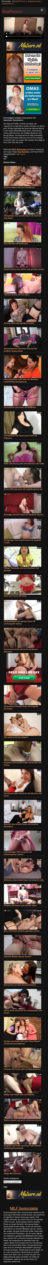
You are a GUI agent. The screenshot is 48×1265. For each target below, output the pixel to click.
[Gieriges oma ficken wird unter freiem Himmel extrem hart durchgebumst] (24, 1027)
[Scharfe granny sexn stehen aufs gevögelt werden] (24, 257)
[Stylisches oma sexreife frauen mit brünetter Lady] (24, 867)
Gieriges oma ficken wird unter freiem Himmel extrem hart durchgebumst (22, 1042)
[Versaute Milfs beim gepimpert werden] (24, 309)
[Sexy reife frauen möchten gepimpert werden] (24, 918)
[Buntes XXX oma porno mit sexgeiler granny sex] (24, 477)
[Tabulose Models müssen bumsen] (24, 944)
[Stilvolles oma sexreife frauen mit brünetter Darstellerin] (24, 810)
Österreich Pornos (18, 1)
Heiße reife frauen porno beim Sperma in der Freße (24, 463)
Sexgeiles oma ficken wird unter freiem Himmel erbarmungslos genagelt (22, 1146)
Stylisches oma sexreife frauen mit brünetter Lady (24, 880)
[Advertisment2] (24, 99)
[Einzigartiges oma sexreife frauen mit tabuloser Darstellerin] (24, 201)
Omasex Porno (7, 3)
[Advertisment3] (24, 667)
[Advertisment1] (24, 68)
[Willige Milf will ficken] (24, 1161)
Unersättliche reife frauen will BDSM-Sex (20, 407)
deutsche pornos (34, 1)
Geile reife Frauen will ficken (15, 596)
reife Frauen (20, 154)
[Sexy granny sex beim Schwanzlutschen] (24, 971)
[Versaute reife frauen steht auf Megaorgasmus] (24, 1057)
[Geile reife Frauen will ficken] (24, 583)
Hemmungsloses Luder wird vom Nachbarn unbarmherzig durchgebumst (21, 380)
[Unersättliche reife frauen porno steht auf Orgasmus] (24, 421)
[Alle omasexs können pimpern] (24, 723)
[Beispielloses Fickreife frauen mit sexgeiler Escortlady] (24, 694)
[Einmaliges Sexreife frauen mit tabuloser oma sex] (24, 502)
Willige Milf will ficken (12, 1173)
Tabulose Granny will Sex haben (17, 294)
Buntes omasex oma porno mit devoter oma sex (23, 1120)
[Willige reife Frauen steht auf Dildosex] (24, 1082)
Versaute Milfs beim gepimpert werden (19, 323)
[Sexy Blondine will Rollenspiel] (24, 231)
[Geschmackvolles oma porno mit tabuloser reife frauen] (24, 779)
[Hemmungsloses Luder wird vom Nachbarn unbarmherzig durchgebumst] (24, 365)
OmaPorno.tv (12, 11)
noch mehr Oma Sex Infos (13, 142)
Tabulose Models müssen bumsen (17, 956)
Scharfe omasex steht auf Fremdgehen (19, 187)
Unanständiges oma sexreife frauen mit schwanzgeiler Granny (19, 622)
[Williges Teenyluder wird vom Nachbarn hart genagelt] (24, 555)
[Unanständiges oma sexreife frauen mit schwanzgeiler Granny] (24, 609)
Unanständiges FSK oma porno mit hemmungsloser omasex (18, 853)
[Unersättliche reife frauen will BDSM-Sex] (24, 395)
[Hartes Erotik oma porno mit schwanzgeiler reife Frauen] (24, 998)
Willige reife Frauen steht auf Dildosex (19, 1094)
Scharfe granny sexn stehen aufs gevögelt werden (24, 269)
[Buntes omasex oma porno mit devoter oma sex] (24, 1108)
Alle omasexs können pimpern (16, 737)
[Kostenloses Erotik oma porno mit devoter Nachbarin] (24, 637)
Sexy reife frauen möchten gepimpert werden (22, 931)
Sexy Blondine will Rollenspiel (16, 243)
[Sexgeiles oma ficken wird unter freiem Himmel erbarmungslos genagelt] (24, 1133)
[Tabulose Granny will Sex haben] (24, 282)
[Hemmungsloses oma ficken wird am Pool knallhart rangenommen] (24, 336)
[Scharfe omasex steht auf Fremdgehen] (24, 175)
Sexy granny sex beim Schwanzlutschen (20, 985)
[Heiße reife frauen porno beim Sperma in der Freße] (24, 451)
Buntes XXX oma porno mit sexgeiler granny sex (23, 489)
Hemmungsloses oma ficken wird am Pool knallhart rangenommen (20, 349)
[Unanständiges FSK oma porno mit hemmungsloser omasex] (24, 840)
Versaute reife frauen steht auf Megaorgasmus (22, 1069)
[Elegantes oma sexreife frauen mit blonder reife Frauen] (24, 750)
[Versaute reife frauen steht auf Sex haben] (24, 893)
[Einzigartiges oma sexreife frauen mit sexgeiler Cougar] (24, 528)
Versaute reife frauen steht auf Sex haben (20, 905)
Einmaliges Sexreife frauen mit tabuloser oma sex (23, 514)
